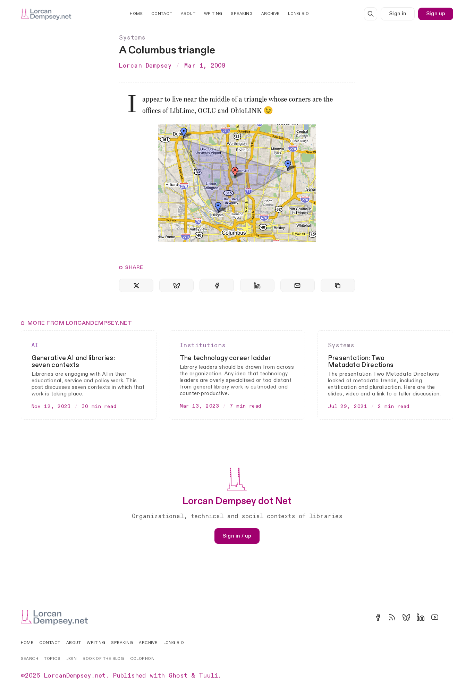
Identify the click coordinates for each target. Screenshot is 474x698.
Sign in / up (236, 535)
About (188, 13)
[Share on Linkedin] (257, 285)
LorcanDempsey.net (74, 676)
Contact (161, 13)
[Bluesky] (406, 617)
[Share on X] (136, 285)
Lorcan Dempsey (145, 65)
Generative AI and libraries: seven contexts (73, 361)
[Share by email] (297, 285)
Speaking (242, 13)
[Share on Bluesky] (176, 285)
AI (35, 345)
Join (71, 658)
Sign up (436, 13)
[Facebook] (378, 617)
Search (30, 658)
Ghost (178, 676)
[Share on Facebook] (217, 285)
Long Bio (298, 13)
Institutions (203, 345)
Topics (52, 658)
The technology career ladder (225, 358)
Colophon (142, 658)
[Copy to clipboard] (338, 285)
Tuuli (208, 676)
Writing (213, 13)
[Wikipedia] (449, 617)
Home (136, 13)
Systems (132, 37)
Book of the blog (103, 658)
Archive (270, 13)
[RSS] (392, 617)
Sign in (398, 13)
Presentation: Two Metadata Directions (361, 361)
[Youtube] (435, 617)
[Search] (370, 14)
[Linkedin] (420, 617)
